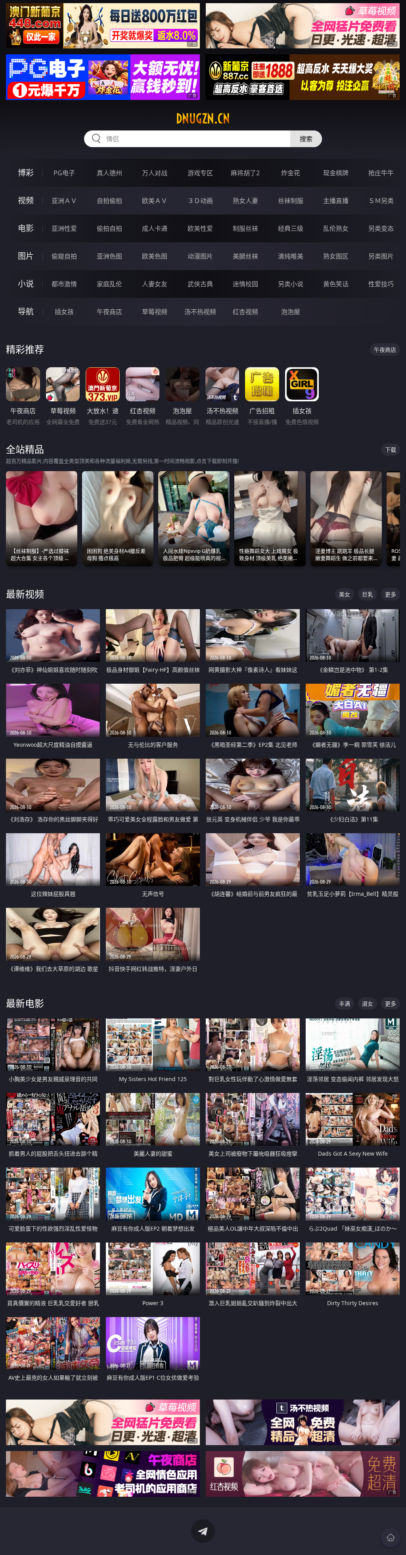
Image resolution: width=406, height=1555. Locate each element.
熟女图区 (336, 256)
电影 (26, 228)
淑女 (367, 1003)
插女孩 (64, 311)
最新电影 (25, 1003)
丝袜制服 (290, 200)
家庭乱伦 (109, 284)
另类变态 (381, 228)
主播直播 (336, 200)
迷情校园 (245, 284)
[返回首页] (390, 1537)
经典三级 (290, 228)
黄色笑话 (336, 284)
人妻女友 (154, 284)
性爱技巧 (381, 284)
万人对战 (154, 173)
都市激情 (64, 284)
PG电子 (64, 173)
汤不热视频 (200, 311)
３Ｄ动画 (200, 200)
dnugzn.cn (203, 119)
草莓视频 (154, 311)
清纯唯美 (290, 256)
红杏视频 (245, 311)
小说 (26, 283)
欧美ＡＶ (154, 200)
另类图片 (381, 256)
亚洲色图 (109, 256)
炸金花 (290, 173)
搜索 (306, 138)
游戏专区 (200, 173)
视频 (26, 200)
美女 (344, 594)
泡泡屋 (290, 311)
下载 (390, 449)
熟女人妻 (245, 200)
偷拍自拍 (109, 228)
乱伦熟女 (336, 228)
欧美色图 (154, 256)
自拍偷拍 (109, 200)
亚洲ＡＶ (64, 200)
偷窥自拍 (64, 256)
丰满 (344, 1003)
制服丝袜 (245, 228)
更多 (390, 594)
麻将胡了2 (245, 173)
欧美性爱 (200, 228)
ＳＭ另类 (381, 200)
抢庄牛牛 (381, 173)
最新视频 (25, 593)
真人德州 (109, 173)
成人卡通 (154, 228)
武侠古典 (200, 284)
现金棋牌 (336, 173)
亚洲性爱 (64, 228)
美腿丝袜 (245, 256)
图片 (26, 256)
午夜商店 (109, 311)
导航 (26, 311)
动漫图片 (200, 256)
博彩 (26, 172)
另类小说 (290, 284)
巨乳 (367, 594)
